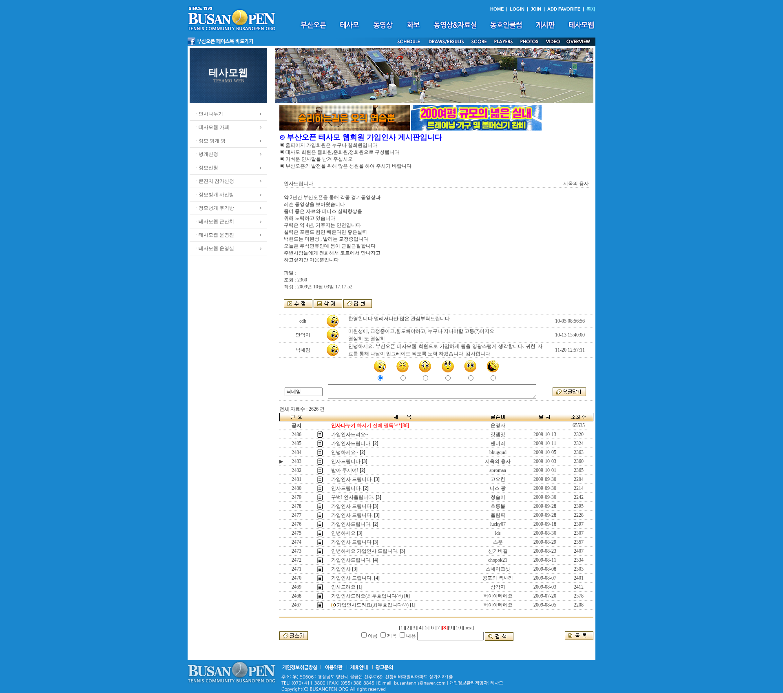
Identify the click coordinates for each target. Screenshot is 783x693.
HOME (497, 9)
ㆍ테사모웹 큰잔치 (214, 221)
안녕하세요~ (344, 452)
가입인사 (341, 569)
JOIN (536, 9)
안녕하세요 (343, 533)
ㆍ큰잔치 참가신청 (214, 181)
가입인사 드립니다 (351, 506)
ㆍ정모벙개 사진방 (214, 194)
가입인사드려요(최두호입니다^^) (367, 596)
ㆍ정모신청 (206, 167)
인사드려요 (343, 587)
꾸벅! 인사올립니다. (352, 497)
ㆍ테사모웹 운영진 (214, 235)
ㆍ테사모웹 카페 (211, 127)
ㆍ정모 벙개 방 (210, 141)
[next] (468, 628)
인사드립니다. (346, 488)
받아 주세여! (344, 470)
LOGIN (517, 9)
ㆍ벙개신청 (206, 154)
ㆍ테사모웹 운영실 (214, 248)
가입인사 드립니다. (352, 479)
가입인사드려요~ (349, 434)
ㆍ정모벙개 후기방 (214, 208)
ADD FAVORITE (563, 9)
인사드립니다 (346, 461)
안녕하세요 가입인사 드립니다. (364, 551)
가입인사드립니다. (351, 443)
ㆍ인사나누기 (208, 114)
